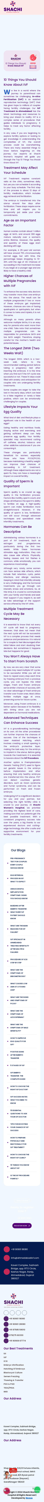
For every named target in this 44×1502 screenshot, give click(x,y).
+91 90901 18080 (24, 1218)
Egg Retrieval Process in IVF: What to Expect (17, 878)
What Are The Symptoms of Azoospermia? (17, 1014)
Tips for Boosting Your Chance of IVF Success (19, 1127)
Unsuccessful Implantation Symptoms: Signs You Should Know (19, 894)
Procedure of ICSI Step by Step (18, 961)
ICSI (5, 1361)
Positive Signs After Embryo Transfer (17, 1055)
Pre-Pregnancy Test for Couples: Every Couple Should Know (18, 863)
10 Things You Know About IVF (19, 1166)
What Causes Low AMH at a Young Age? (18, 986)
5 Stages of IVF (17, 1065)
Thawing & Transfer (13, 1380)
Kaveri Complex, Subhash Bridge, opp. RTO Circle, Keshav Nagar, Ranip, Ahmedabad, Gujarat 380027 (25, 1272)
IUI (5, 1353)
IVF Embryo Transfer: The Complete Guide (17, 1075)
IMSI (6, 1391)
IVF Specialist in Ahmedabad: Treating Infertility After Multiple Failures (19, 945)
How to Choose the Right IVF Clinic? (19, 1156)
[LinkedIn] (24, 1312)
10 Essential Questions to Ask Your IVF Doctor (18, 1113)
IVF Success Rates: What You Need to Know (19, 1100)
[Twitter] (18, 1312)
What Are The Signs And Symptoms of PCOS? (19, 1000)
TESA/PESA (9, 1387)
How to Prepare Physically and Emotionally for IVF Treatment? (18, 1142)
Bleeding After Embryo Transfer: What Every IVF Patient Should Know (18, 912)
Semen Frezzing (11, 1376)
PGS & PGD (9, 1384)
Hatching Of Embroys (14, 1368)
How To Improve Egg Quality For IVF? (18, 1041)
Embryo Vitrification (14, 1365)
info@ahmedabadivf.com (25, 1257)
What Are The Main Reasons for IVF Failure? (19, 929)
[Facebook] (6, 1312)
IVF (5, 1357)
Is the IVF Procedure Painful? (19, 1177)
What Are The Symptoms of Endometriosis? (18, 973)
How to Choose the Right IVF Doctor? (19, 1088)
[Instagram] (12, 1312)
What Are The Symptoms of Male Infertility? (19, 1027)
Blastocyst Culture (13, 1372)
